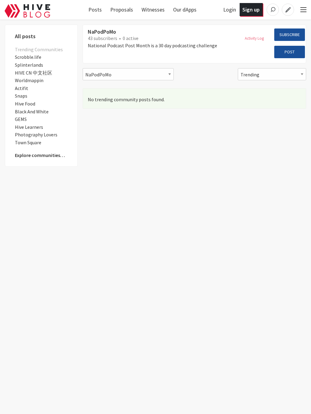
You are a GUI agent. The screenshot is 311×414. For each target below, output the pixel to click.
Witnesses (153, 9)
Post (290, 52)
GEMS (21, 119)
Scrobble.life (28, 57)
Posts (95, 9)
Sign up (251, 9)
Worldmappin (29, 80)
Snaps (21, 96)
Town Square (28, 142)
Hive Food (25, 104)
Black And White (32, 112)
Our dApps (185, 9)
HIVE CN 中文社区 (33, 73)
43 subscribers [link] (102, 38)
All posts (25, 36)
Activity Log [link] (254, 38)
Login (229, 9)
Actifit (21, 88)
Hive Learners (29, 127)
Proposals (121, 9)
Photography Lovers (36, 135)
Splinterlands (29, 65)
